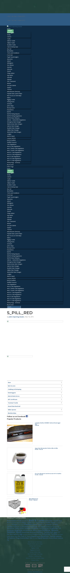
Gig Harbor (10, 75)
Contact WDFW (11, 138)
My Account (10, 164)
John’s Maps (10, 106)
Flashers (28, 524)
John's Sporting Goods (16, 317)
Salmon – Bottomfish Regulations (16, 120)
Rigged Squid (36, 536)
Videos (9, 97)
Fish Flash (21, 524)
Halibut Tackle (11, 43)
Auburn (9, 61)
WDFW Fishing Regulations (14, 116)
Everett (9, 71)
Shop (9, 30)
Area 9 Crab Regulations (13, 156)
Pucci (29, 536)
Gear (9, 382)
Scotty (8, 34)
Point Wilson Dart (12, 536)
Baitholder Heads (51, 521)
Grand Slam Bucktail (14, 406)
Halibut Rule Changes (13, 130)
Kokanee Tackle (49, 534)
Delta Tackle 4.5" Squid (31, 522)
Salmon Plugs (14, 538)
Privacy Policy (35, 560)
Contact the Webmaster (35, 572)
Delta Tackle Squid (47, 522)
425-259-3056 (11, 14)
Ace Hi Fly (25, 521)
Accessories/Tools (14, 521)
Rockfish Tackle (11, 45)
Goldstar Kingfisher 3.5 (51, 528)
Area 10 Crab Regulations (14, 158)
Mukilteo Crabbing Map (35, 556)
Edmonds (9, 69)
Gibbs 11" (41, 524)
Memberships (12, 413)
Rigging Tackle (11, 99)
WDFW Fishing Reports (13, 114)
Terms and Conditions (13, 53)
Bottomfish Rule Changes (14, 132)
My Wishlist (10, 51)
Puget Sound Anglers (13, 57)
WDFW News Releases (13, 118)
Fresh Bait (10, 55)
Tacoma (9, 89)
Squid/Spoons (43, 538)
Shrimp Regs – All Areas (13, 162)
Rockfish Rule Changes (13, 128)
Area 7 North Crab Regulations (15, 148)
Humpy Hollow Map (35, 552)
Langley (9, 134)
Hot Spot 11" (55, 532)
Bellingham (10, 63)
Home (8, 28)
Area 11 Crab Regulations (14, 160)
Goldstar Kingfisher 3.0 (33, 528)
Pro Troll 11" (22, 536)
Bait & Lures (11, 386)
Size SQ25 (35, 538)
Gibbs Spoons (12, 409)
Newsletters (10, 110)
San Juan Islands (11, 85)
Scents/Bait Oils (26, 538)
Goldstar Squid (14, 532)
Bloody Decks (11, 108)
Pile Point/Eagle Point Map (35, 554)
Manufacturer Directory (13, 91)
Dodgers (15, 525)
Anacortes (10, 59)
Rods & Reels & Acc (14, 396)
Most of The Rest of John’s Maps (35, 558)
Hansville (9, 77)
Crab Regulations (11, 144)
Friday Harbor (11, 73)
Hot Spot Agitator (13, 534)
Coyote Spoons (16, 523)
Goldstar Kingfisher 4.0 (16, 530)
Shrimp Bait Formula (35, 546)
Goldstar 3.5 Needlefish (21, 527)
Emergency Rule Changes (14, 122)
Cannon (9, 37)
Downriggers (10, 32)
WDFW (9, 112)
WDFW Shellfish (11, 140)
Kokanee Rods (37, 534)
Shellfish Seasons (12, 142)
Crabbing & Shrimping (14, 389)
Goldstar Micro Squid (34, 530)
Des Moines (10, 65)
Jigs (21, 534)
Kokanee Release (27, 534)
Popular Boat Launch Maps (14, 93)
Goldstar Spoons (50, 530)
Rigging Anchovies (35, 550)
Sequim (9, 87)
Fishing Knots (10, 101)
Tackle (9, 39)
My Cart (9, 49)
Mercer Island (11, 136)
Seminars (9, 103)
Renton (9, 83)
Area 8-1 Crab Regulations (14, 152)
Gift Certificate (12, 399)
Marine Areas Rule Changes (14, 124)
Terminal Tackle (13, 403)
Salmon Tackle (11, 41)
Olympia (9, 79)
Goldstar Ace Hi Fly (52, 527)
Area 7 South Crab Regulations (15, 150)
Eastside (9, 67)
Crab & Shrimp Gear (12, 47)
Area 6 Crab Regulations (13, 146)
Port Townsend (11, 81)
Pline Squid (60, 534)
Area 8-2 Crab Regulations (14, 154)
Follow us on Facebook (16, 416)
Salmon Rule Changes (13, 126)
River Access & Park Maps (14, 95)
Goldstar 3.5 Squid (38, 526)
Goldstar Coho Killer (15, 528)
